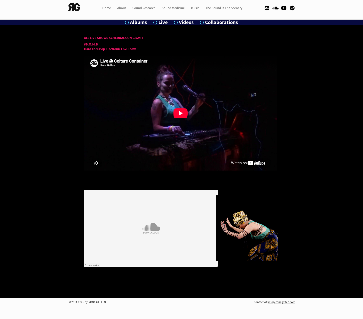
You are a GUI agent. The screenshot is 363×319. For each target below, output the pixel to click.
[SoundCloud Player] (151, 228)
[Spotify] (292, 8)
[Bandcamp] (267, 8)
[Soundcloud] (275, 8)
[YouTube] (284, 8)
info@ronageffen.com (281, 302)
